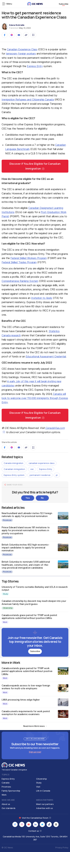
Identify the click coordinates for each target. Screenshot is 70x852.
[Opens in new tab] (15, 824)
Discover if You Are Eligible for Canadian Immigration (35, 166)
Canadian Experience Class (22, 49)
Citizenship (7, 608)
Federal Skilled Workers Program (28, 258)
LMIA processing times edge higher (21, 699)
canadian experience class (41, 463)
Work (5, 622)
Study (5, 594)
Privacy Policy (61, 847)
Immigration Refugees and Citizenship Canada (28, 99)
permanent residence (40, 475)
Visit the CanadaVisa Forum (35, 818)
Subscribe (64, 4)
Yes (28, 497)
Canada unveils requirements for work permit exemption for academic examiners (26, 713)
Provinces (7, 520)
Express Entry (35, 66)
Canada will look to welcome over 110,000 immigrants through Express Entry (35, 398)
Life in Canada (43, 790)
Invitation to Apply (41, 298)
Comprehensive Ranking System (20, 281)
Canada (5, 782)
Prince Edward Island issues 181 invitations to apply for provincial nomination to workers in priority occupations (26, 530)
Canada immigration (13, 463)
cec (32, 469)
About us (6, 804)
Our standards (8, 808)
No (42, 497)
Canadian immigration (14, 469)
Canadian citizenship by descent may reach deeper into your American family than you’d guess (34, 602)
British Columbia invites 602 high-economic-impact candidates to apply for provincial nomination (25, 547)
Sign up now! (35, 752)
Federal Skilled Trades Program (19, 262)
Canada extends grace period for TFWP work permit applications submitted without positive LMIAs (29, 616)
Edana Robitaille (16, 25)
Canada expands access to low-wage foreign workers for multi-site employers (26, 687)
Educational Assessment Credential (46, 356)
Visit (38, 786)
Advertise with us (44, 808)
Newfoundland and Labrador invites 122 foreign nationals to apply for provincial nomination (27, 514)
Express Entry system (14, 475)
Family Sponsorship (11, 790)
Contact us (34, 831)
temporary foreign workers (21, 53)
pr (57, 475)
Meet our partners (45, 804)
